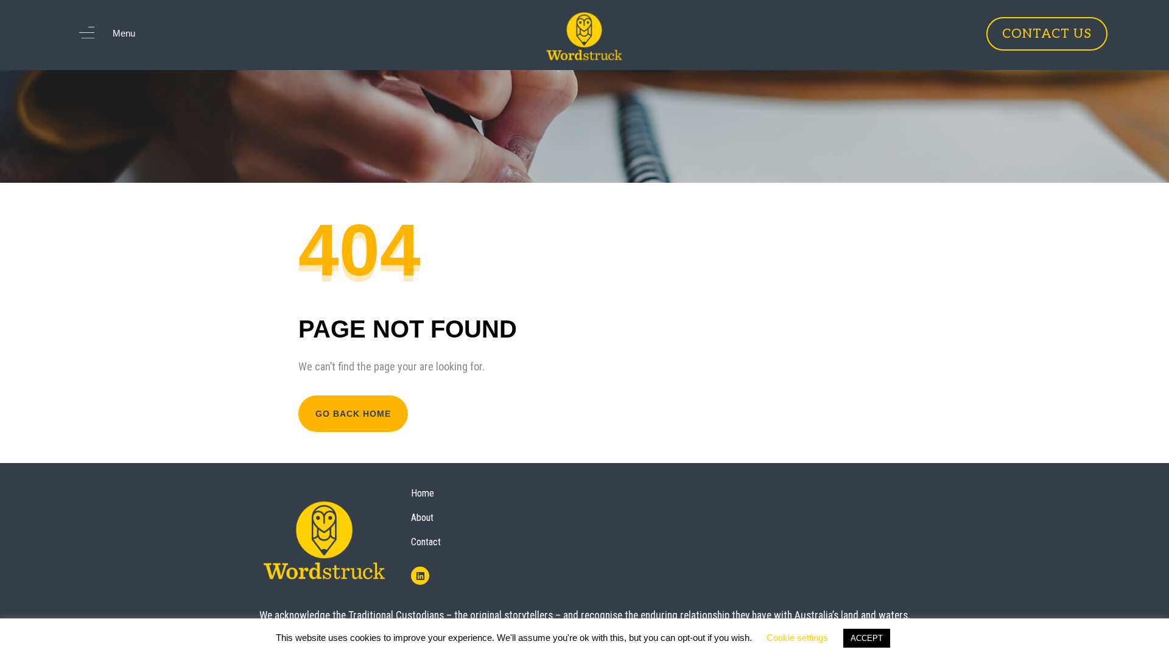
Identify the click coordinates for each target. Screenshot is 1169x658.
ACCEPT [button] (867, 638)
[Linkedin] (420, 576)
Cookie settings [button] (797, 637)
